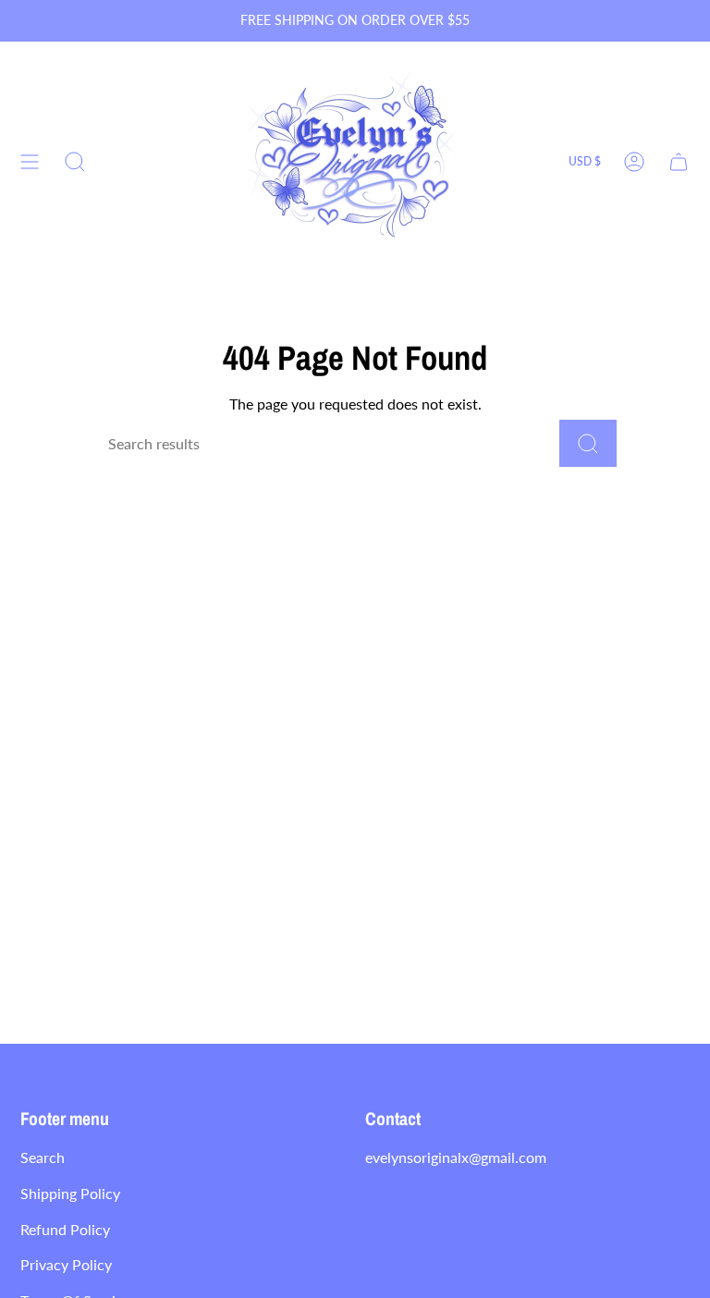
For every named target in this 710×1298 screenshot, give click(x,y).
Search (42, 1157)
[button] (75, 162)
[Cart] (678, 162)
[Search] (588, 443)
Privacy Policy (66, 1264)
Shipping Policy (70, 1193)
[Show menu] (29, 162)
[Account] (634, 162)
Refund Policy (65, 1229)
